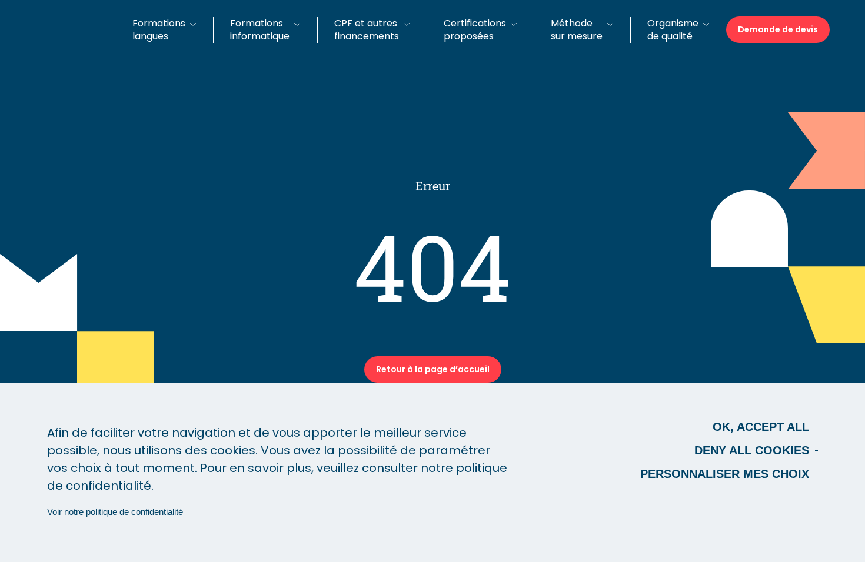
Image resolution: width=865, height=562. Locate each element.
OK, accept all (761, 426)
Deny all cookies (751, 450)
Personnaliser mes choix (724, 473)
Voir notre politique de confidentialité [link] (115, 512)
